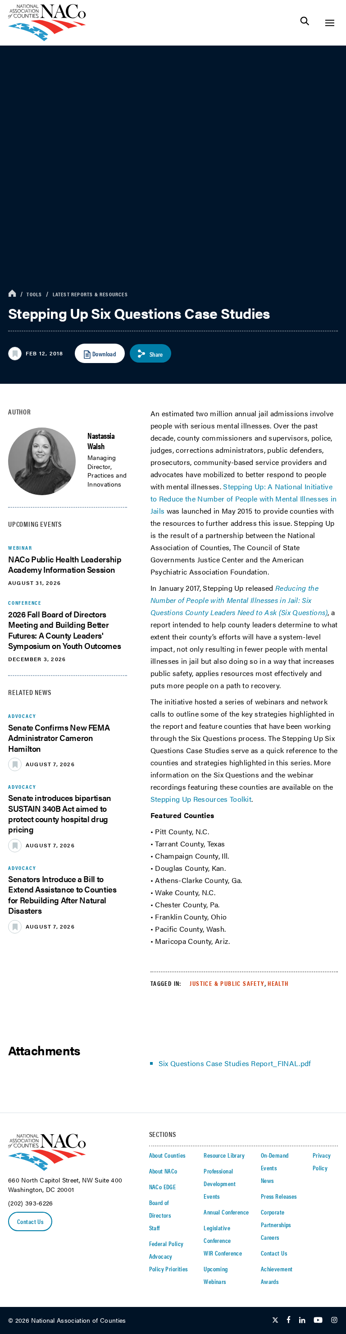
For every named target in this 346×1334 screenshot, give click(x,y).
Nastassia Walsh (101, 440)
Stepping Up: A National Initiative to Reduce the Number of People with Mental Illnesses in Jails (243, 498)
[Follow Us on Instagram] (334, 1320)
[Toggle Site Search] (305, 23)
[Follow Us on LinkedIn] (302, 1320)
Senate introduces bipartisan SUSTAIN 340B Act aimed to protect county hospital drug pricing (59, 813)
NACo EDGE (162, 1186)
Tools (34, 294)
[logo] (47, 38)
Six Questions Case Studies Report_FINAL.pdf (235, 1063)
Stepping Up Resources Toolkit (200, 799)
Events (212, 1196)
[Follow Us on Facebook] (289, 1320)
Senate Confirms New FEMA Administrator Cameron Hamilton (58, 738)
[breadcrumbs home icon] (12, 294)
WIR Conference (223, 1252)
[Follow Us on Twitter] (275, 1320)
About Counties (167, 1154)
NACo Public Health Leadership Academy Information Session (65, 564)
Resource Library (224, 1154)
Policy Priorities (168, 1268)
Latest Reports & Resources (90, 294)
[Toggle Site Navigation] (329, 23)
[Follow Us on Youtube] (318, 1320)
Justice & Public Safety (227, 983)
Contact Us (30, 1221)
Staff (154, 1227)
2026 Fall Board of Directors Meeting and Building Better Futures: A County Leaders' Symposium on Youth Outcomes (64, 629)
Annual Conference (226, 1211)
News (267, 1180)
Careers (270, 1237)
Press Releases (279, 1196)
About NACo (163, 1170)
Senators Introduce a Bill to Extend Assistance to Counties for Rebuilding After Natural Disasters (62, 894)
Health (278, 983)
